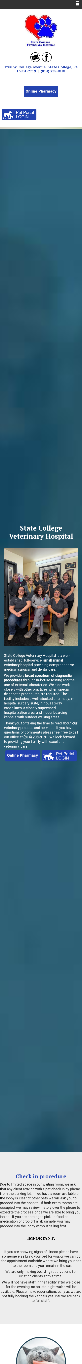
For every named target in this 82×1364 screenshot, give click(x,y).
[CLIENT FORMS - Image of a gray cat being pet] (41, 1361)
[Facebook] (47, 57)
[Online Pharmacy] (41, 91)
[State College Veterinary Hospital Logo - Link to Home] (41, 29)
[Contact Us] (35, 57)
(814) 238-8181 (53, 71)
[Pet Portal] (19, 114)
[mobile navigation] (75, 4)
